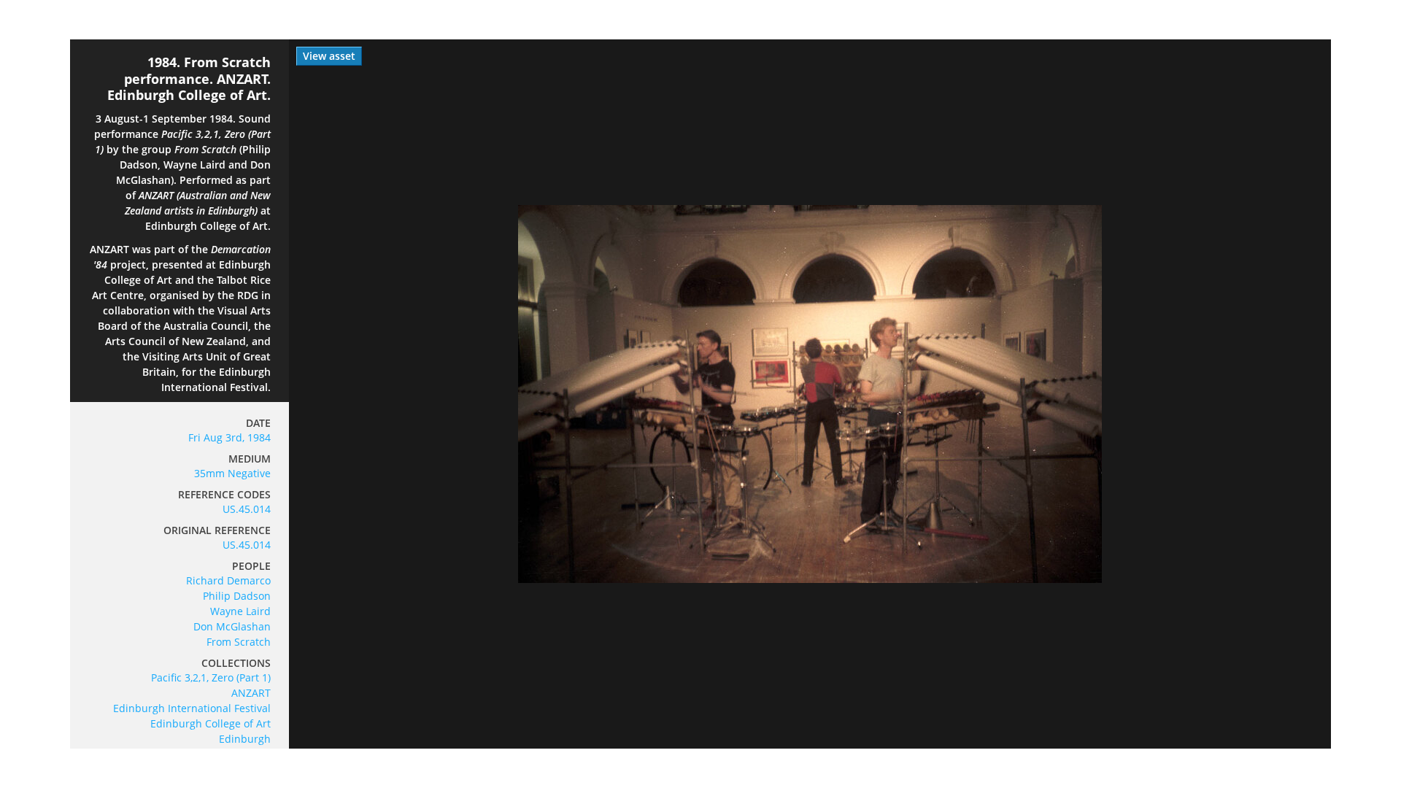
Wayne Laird (240, 611)
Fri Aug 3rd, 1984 (229, 437)
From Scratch (239, 642)
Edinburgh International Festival (192, 708)
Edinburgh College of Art (210, 723)
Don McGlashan (232, 626)
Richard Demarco (228, 580)
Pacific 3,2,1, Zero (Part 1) (211, 677)
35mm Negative (232, 473)
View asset (329, 56)
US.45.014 (247, 509)
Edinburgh (245, 739)
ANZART (251, 693)
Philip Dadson (237, 596)
